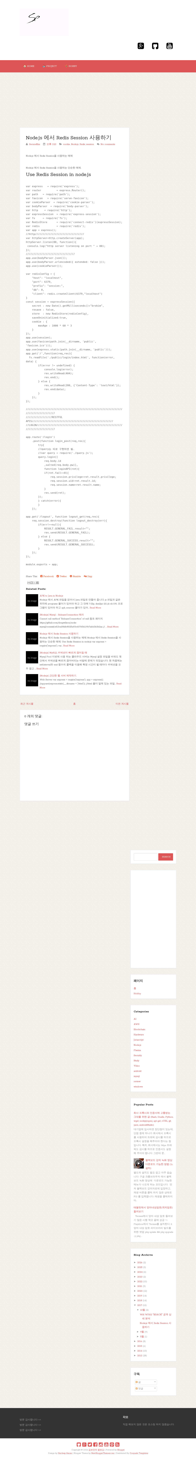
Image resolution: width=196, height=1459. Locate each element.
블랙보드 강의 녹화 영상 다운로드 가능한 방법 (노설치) (159, 1164)
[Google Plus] (84, 1445)
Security (138, 1055)
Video (137, 1066)
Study (136, 1060)
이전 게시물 (122, 704)
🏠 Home (28, 66)
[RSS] (117, 1445)
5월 (142, 1336)
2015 (139, 1346)
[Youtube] (106, 1445)
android (137, 1071)
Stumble (76, 576)
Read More (95, 607)
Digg (89, 576)
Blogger (121, 1450)
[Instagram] (101, 1445)
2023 (139, 1276)
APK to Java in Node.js (51, 595)
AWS (136, 1024)
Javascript (138, 1040)
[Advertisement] (98, 95)
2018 (139, 1300)
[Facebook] (95, 1445)
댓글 (140, 1388)
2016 (139, 1341)
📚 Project (49, 66)
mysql (137, 1076)
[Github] (79, 1445)
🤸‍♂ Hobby (71, 66)
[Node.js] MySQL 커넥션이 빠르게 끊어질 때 (63, 652)
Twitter (63, 576)
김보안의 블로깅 (96, 1450)
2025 (139, 1267)
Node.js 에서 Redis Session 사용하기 (68, 138)
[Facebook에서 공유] (37, 582)
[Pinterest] (112, 1445)
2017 (139, 1305)
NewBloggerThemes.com (102, 1453)
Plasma (137, 1050)
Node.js (75, 144)
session (90, 144)
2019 (139, 1295)
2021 (139, 1286)
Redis (82, 144)
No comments (108, 144)
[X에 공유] (34, 582)
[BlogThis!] (31, 582)
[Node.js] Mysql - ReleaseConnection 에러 (62, 614)
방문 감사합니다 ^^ (30, 1419)
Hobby (137, 993)
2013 (139, 1355)
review (137, 1081)
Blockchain (139, 1029)
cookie (66, 144)
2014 (139, 1351)
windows (138, 1086)
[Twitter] (90, 1445)
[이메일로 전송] (28, 582)
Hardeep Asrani (65, 1453)
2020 (140, 1291)
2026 (139, 1262)
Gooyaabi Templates (139, 1453)
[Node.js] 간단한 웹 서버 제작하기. (58, 675)
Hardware (139, 1034)
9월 (142, 1332)
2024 (140, 1272)
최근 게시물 (26, 704)
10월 (142, 1310)
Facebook (48, 576)
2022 (139, 1281)
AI (135, 1019)
